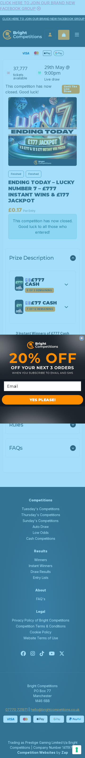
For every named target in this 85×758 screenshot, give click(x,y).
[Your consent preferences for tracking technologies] (76, 749)
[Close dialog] (82, 338)
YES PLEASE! (42, 399)
